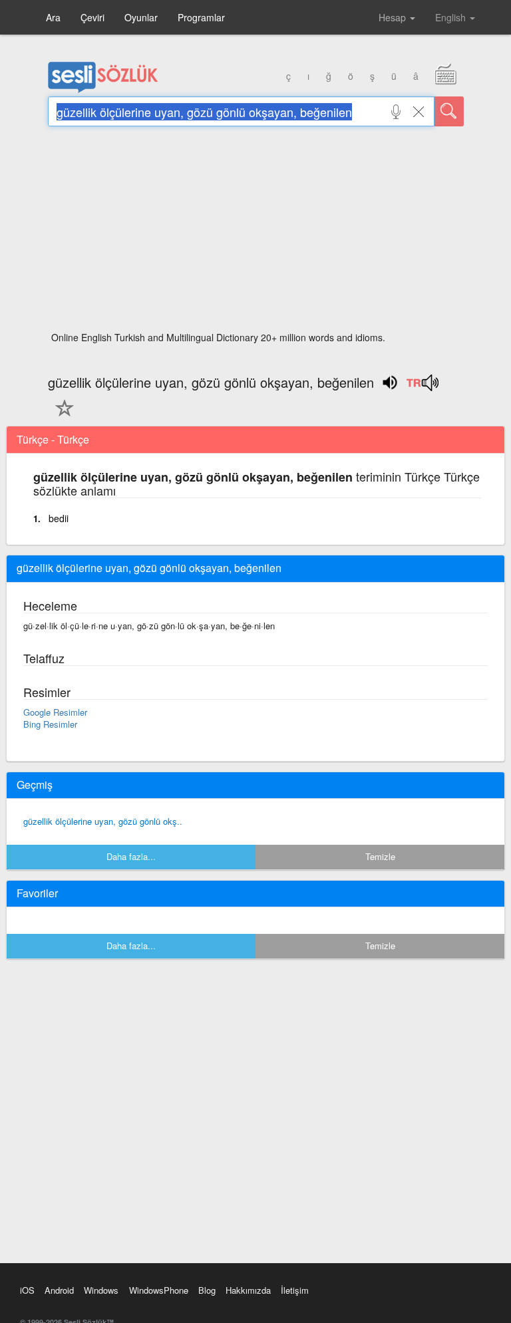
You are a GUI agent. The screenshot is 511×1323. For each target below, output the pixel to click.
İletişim (295, 1290)
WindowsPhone (158, 1290)
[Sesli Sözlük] (103, 89)
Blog (207, 1290)
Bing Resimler (50, 724)
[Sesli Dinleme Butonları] (422, 387)
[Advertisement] (256, 233)
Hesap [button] (394, 17)
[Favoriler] (61, 415)
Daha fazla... (131, 856)
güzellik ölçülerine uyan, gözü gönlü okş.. (102, 821)
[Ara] (449, 111)
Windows (101, 1290)
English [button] (451, 17)
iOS (27, 1290)
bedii (59, 518)
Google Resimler (55, 712)
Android (59, 1290)
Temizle (380, 856)
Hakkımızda (248, 1290)
